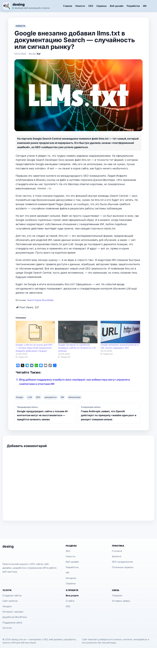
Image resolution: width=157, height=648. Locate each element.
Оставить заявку (121, 601)
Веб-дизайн (116, 6)
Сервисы (101, 6)
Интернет (71, 578)
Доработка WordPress (14, 617)
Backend (116, 556)
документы (51, 397)
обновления (74, 397)
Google (19, 397)
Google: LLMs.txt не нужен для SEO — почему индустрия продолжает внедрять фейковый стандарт (34, 347)
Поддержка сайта (12, 622)
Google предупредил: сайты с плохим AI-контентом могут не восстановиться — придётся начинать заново (43, 413)
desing (19, 4)
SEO (38, 397)
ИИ (144, 6)
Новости (80, 6)
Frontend (117, 551)
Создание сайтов (11, 595)
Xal (38, 53)
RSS (68, 606)
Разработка (133, 6)
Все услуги (72, 595)
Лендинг (7, 606)
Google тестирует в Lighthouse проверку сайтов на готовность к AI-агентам (77, 347)
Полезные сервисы (122, 567)
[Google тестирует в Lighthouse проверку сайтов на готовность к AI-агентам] (78, 332)
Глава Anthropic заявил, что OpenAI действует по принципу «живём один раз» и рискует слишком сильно (108, 413)
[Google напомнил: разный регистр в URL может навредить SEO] (120, 332)
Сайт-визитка (9, 601)
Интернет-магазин (12, 611)
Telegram (117, 595)
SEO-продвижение (122, 561)
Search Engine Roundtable (40, 300)
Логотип (7, 628)
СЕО (90, 6)
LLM (29, 397)
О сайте (70, 601)
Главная (67, 6)
